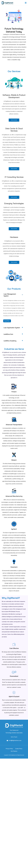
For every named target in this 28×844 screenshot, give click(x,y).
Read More (7, 320)
